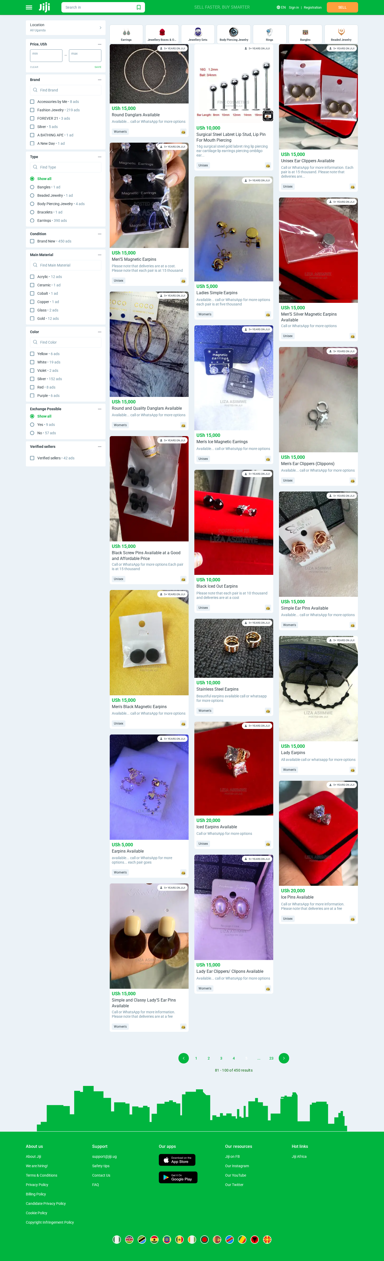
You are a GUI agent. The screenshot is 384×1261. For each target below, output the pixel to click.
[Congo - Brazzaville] (242, 1239)
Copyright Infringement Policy (50, 1222)
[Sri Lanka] (217, 1239)
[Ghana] (154, 1239)
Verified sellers (55, 458)
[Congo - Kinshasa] (229, 1239)
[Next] (284, 1058)
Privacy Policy (37, 1185)
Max (74, 53)
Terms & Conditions (41, 1175)
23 (271, 1058)
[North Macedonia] (267, 1239)
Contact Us (101, 1175)
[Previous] (183, 1058)
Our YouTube (235, 1175)
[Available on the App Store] (177, 1160)
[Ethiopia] (167, 1239)
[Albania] (255, 1239)
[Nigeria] (117, 1239)
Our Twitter (234, 1185)
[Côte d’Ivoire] (192, 1239)
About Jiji (33, 1156)
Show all (44, 179)
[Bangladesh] (204, 1239)
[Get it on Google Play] (178, 1178)
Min (35, 53)
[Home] (45, 7)
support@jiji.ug (104, 1156)
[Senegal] (179, 1239)
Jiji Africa (299, 1156)
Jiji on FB (232, 1156)
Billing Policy (36, 1194)
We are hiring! (37, 1166)
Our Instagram (237, 1166)
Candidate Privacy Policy (46, 1203)
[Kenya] (129, 1239)
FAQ (95, 1185)
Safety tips (100, 1166)
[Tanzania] (142, 1239)
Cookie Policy (36, 1213)
